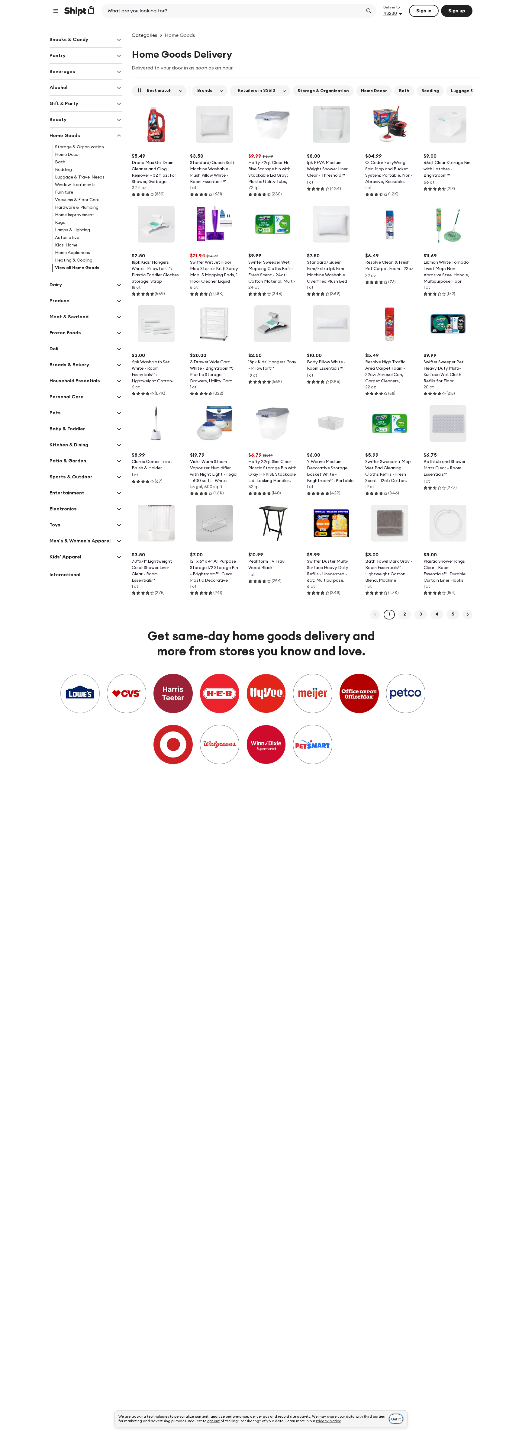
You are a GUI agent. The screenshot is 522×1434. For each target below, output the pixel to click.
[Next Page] (467, 614)
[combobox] (233, 10)
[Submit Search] (369, 11)
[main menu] (56, 11)
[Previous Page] (375, 614)
